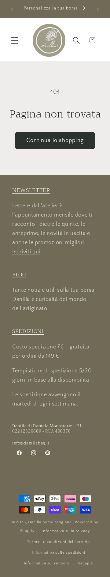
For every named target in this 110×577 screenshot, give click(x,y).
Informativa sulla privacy (66, 531)
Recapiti (86, 563)
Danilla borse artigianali (51, 522)
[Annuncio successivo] (98, 9)
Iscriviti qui (26, 252)
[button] (15, 40)
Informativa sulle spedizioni (58, 552)
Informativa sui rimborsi (47, 563)
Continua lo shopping (55, 140)
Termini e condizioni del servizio (58, 542)
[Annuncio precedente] (12, 9)
